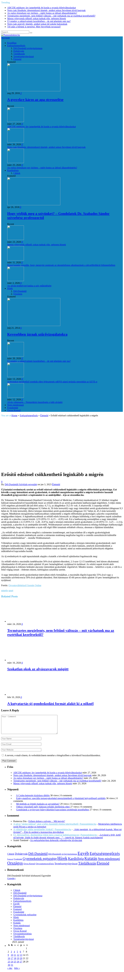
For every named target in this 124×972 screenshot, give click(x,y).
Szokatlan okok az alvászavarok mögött (38, 669)
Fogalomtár (12, 407)
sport (10, 590)
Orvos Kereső (14, 410)
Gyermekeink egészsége (40, 858)
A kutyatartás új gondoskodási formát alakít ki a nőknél (50, 704)
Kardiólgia (76, 858)
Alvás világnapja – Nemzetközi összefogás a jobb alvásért (34, 402)
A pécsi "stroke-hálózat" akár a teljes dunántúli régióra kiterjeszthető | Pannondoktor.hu (54, 824)
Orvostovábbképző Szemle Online (24, 585)
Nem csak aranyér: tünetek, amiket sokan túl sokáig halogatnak (37, 24)
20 (21, 958)
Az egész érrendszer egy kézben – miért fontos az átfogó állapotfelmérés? (42, 13)
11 (15, 955)
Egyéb (83, 853)
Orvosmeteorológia (45, 863)
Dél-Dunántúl (19, 291)
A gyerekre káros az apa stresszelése (35, 100)
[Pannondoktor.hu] (10, 35)
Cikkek (16, 173)
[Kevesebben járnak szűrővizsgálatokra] (33, 325)
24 (12, 961)
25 (15, 961)
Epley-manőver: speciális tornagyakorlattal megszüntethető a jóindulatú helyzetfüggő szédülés (61, 798)
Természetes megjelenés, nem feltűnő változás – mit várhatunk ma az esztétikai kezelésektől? (51, 16)
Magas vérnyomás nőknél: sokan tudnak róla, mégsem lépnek (36, 18)
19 (18, 958)
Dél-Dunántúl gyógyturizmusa (27, 48)
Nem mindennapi (15, 405)
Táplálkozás (19, 53)
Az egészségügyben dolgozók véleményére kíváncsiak (56, 840)
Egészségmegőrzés (16, 45)
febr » (17, 968)
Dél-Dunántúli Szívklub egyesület (21, 484)
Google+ (11, 878)
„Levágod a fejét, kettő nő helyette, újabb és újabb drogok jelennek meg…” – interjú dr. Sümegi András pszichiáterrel (67, 836)
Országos (17, 294)
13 (21, 955)
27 (21, 961)
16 (9, 958)
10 (12, 955)
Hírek (10, 288)
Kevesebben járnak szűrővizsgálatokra (37, 334)
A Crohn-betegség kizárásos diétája (33, 795)
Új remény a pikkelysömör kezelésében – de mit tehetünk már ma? (39, 21)
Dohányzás (18, 51)
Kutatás (90, 858)
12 (18, 955)
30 (9, 965)
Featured (10, 859)
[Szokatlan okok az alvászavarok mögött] (23, 660)
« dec (9, 968)
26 (18, 961)
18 (15, 958)
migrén (4, 590)
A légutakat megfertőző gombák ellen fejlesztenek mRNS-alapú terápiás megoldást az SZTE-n (52, 381)
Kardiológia (13, 170)
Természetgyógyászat (23, 56)
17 (12, 958)
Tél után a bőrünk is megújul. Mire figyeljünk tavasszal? (34, 26)
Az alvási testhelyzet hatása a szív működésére (29, 285)
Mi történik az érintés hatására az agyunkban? (38, 804)
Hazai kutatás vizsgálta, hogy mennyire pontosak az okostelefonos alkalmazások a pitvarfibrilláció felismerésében (61, 265)
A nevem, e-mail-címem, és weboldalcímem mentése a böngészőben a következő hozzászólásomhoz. (53, 755)
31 (12, 965)
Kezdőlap (11, 43)
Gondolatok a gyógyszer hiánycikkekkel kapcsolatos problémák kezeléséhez (52, 809)
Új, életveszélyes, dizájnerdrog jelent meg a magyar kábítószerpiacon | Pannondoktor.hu (55, 835)
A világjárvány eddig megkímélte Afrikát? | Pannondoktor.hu (42, 829)
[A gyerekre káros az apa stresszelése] (33, 90)
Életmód (17, 59)
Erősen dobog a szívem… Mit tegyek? (46, 821)
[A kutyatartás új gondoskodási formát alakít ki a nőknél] (23, 694)
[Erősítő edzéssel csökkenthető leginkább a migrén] (54, 467)
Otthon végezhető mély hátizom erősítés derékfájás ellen (43, 806)
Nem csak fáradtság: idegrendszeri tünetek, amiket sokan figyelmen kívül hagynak (46, 10)
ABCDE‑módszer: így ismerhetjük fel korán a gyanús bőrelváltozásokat (41, 7)
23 (9, 961)
